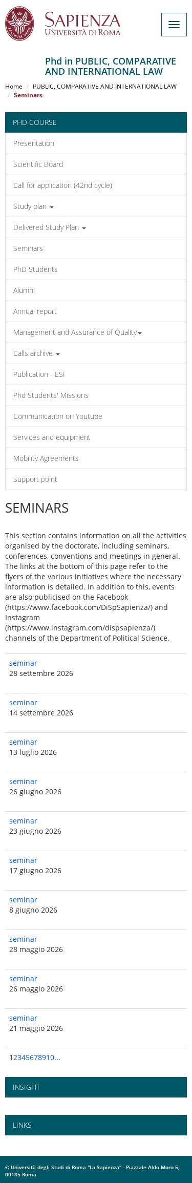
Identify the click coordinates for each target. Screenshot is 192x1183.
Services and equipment (52, 437)
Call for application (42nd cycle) (62, 185)
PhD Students (35, 269)
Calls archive (34, 353)
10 (50, 1057)
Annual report (35, 311)
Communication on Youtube (57, 416)
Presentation (33, 143)
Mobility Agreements (46, 458)
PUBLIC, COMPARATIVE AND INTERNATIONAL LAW (105, 86)
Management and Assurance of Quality (75, 332)
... (57, 1057)
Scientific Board (38, 164)
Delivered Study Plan (47, 227)
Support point (35, 479)
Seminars (28, 248)
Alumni (24, 290)
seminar (23, 663)
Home (14, 86)
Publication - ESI (39, 374)
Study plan (31, 206)
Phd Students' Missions (51, 395)
